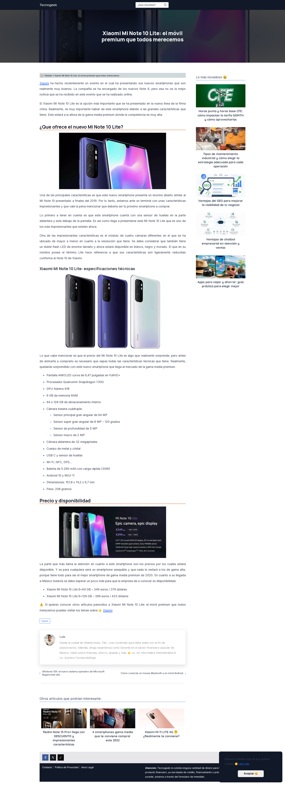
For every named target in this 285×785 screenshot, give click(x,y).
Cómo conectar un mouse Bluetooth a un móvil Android (152, 673)
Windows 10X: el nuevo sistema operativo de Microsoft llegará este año (73, 673)
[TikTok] (61, 757)
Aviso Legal (87, 767)
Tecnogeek (48, 5)
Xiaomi (44, 83)
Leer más (243, 763)
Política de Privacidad (67, 767)
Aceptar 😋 (251, 773)
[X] (53, 757)
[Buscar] (165, 4)
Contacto (47, 767)
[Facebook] (45, 757)
